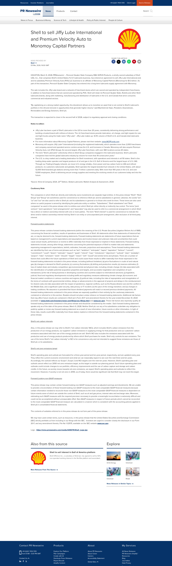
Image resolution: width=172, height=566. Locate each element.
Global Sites (92, 562)
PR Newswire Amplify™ (130, 553)
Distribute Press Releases (63, 558)
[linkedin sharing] (124, 62)
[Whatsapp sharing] (129, 62)
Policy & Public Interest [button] (96, 20)
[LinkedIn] (20, 561)
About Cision (92, 553)
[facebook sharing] (113, 62)
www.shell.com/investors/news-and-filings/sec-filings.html (65, 300)
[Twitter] (26, 561)
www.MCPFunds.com (110, 141)
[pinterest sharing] (134, 62)
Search (146, 11)
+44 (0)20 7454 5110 (29, 551)
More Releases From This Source (43, 470)
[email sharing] (139, 62)
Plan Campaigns (59, 553)
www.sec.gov (99, 300)
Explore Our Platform (61, 551)
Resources (24, 3)
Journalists (50, 3)
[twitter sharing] (119, 62)
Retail (128, 479)
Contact (73, 11)
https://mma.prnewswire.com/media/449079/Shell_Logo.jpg (61, 430)
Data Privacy (126, 563)
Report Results (59, 560)
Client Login (131, 3)
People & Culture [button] (116, 20)
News (48, 11)
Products (61, 11)
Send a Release (144, 3)
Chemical (129, 463)
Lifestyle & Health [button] (76, 20)
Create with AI (59, 556)
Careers (90, 556)
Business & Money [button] (43, 20)
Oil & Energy (111, 463)
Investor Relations (37, 3)
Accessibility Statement (96, 558)
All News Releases (128, 551)
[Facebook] (23, 561)
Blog (123, 558)
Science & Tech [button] (60, 20)
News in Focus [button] (27, 20)
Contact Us (23, 558)
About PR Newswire (95, 551)
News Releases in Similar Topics (119, 484)
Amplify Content (59, 563)
